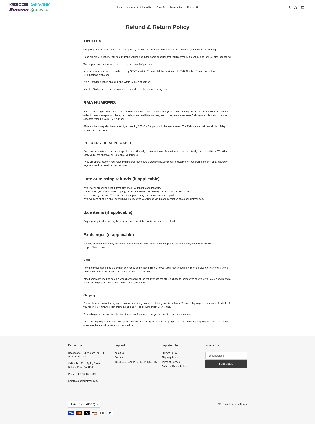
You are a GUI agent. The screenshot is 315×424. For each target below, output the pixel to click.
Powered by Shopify (238, 404)
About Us (120, 352)
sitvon (225, 404)
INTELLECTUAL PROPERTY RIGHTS (136, 361)
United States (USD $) (83, 404)
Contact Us (121, 357)
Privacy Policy (169, 352)
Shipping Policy (170, 357)
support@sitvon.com (86, 380)
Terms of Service (171, 361)
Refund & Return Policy (174, 366)
